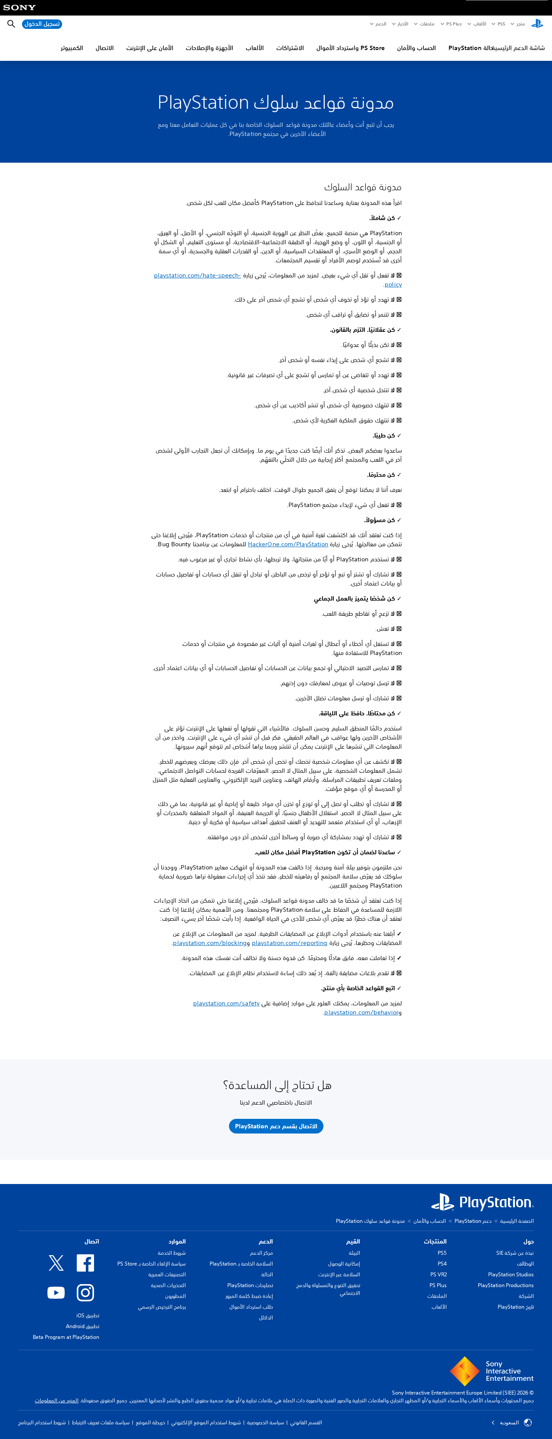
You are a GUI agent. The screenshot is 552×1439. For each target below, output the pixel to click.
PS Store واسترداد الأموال (351, 48)
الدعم (381, 24)
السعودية (509, 1423)
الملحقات (437, 1296)
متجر (521, 24)
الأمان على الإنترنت (149, 48)
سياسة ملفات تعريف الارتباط (101, 1422)
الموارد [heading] (177, 1241)
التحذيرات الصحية (168, 1285)
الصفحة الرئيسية (517, 1221)
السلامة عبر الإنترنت (339, 1274)
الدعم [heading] (266, 1241)
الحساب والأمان (416, 48)
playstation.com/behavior (361, 1012)
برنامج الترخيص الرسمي (162, 1306)
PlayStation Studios (511, 1274)
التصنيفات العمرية (167, 1274)
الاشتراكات (290, 48)
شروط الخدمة (172, 1252)
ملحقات (427, 24)
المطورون (175, 1296)
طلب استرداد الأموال (251, 1306)
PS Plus (453, 24)
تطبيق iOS (87, 1315)
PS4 (442, 1263)
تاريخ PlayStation (516, 1306)
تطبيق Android (82, 1326)
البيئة (354, 1252)
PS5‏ (501, 24)
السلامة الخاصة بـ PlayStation (241, 1263)
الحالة (267, 1274)
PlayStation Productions (506, 1285)
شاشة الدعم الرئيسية (518, 48)
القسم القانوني (306, 1422)
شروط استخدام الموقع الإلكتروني (206, 1422)
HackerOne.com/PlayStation (288, 544)
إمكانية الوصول (344, 1263)
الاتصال (105, 48)
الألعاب (479, 24)
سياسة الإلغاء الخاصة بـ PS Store (151, 1263)
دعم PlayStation (473, 1221)
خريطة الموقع (150, 1422)
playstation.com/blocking (209, 943)
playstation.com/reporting (290, 943)
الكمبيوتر (72, 48)
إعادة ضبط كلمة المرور (249, 1296)
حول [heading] (529, 1241)
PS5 (442, 1252)
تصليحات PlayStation (250, 1285)
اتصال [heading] (92, 1241)
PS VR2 (438, 1274)
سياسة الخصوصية (265, 1422)
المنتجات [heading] (435, 1241)
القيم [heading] (353, 1241)
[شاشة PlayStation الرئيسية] (537, 24)
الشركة (526, 1296)
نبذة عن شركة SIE (515, 1252)
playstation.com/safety (226, 1003)
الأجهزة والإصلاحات (209, 48)
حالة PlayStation (470, 48)
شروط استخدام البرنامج (42, 1422)
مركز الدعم (261, 1252)
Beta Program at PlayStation (66, 1337)
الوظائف (525, 1263)
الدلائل (266, 1317)
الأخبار (403, 24)
